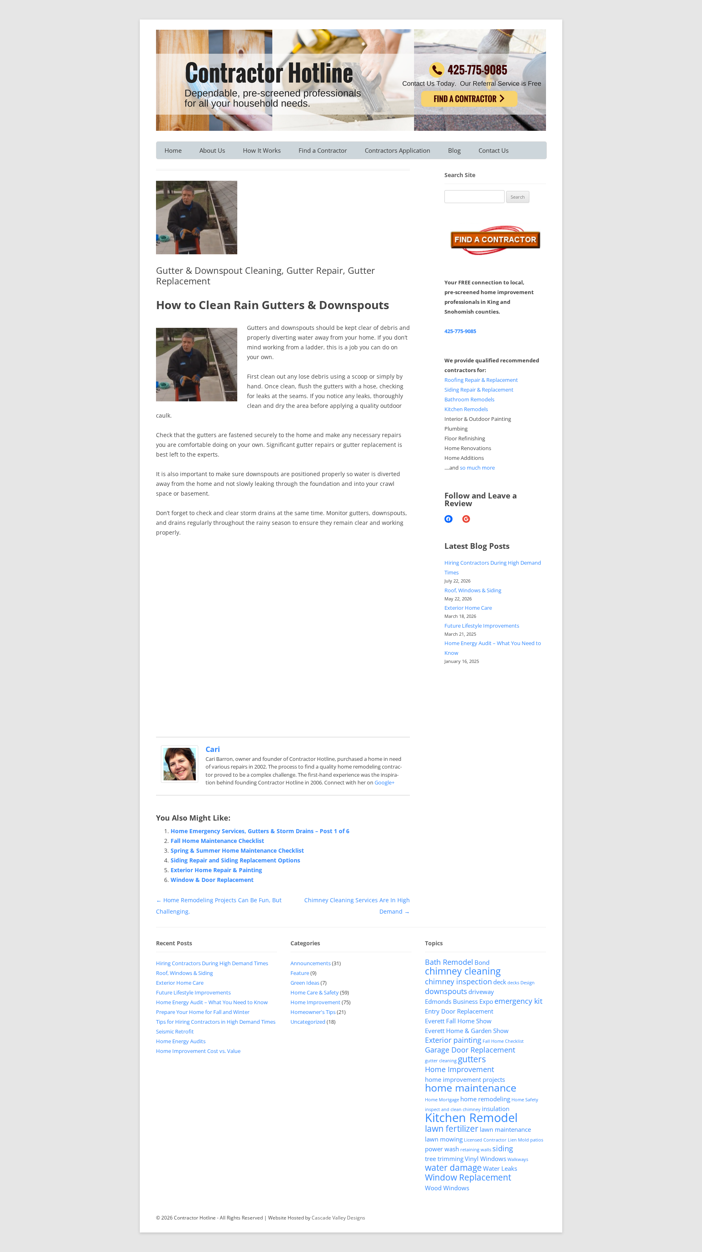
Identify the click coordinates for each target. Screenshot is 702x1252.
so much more (477, 467)
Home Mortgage (442, 1100)
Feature (299, 973)
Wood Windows (447, 1188)
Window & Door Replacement (212, 880)
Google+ (384, 782)
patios (536, 1140)
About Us (212, 150)
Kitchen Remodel (471, 1117)
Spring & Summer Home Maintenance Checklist (237, 850)
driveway (481, 992)
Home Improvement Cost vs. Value (198, 1051)
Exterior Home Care (468, 607)
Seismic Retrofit (175, 1031)
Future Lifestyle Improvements (481, 625)
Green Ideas (304, 982)
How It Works (262, 150)
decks (513, 983)
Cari (213, 749)
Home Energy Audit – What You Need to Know (212, 1002)
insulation (495, 1109)
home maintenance (470, 1087)
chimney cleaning (462, 970)
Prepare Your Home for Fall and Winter (202, 1012)
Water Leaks (500, 1168)
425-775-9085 (460, 331)
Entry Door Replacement (459, 1011)
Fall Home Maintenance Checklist (217, 841)
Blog (454, 150)
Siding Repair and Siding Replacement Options (235, 860)
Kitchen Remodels (466, 409)
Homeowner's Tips (313, 1012)
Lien (512, 1140)
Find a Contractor (323, 150)
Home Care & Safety (314, 992)
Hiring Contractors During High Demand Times (212, 963)
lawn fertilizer (452, 1128)
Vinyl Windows (485, 1159)
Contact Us (494, 150)
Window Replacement (468, 1177)
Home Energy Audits (181, 1041)
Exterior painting (453, 1040)
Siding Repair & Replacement (479, 389)
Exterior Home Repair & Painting (216, 870)
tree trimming (444, 1159)
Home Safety (524, 1100)
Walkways (517, 1159)
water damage (453, 1167)
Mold (523, 1140)
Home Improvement (315, 1002)
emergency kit (518, 1001)
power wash (442, 1149)
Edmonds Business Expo (459, 1001)
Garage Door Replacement (470, 1050)
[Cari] (179, 780)
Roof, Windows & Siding (472, 590)
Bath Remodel (449, 962)
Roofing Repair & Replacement (481, 379)
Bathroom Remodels (469, 399)
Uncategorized (307, 1021)
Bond (482, 962)
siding (502, 1148)
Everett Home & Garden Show (467, 1031)
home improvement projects (465, 1079)
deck (499, 982)
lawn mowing (444, 1139)
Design (527, 983)
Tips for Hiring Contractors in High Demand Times (215, 1021)
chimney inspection (458, 981)
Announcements (310, 963)
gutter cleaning (441, 1061)
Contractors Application (397, 150)
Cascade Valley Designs (338, 1217)
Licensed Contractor (485, 1140)
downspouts (446, 991)
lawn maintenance (505, 1129)
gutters (472, 1059)
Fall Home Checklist (503, 1041)
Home (173, 150)
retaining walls (475, 1149)
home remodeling (485, 1099)
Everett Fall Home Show (458, 1021)
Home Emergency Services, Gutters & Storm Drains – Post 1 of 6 (260, 831)
